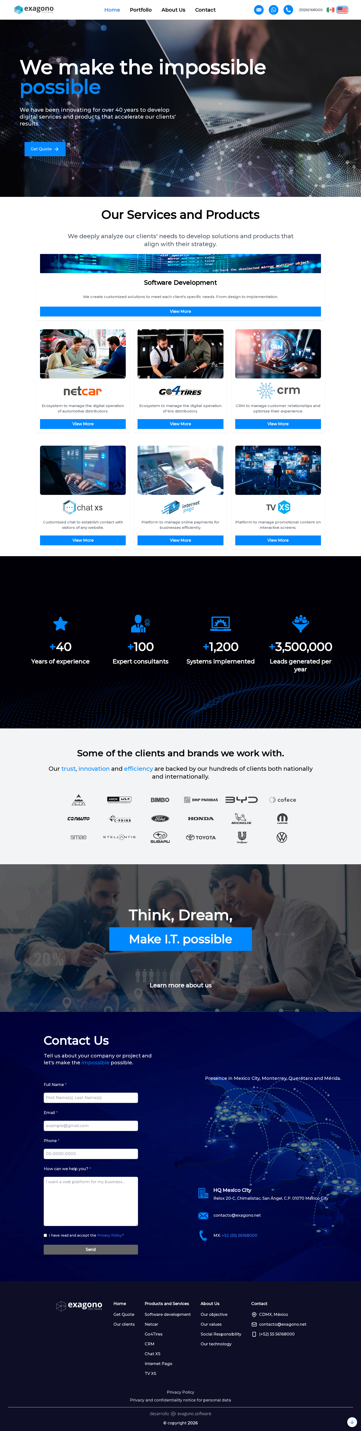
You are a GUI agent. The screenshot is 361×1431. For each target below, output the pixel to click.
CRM (149, 1344)
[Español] (330, 9)
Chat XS (152, 1354)
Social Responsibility (221, 1334)
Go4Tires (154, 1334)
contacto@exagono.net (237, 1215)
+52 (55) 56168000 (239, 1235)
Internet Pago (158, 1363)
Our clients (124, 1324)
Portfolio (141, 10)
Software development (168, 1314)
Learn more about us (181, 985)
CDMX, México (273, 1314)
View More (180, 311)
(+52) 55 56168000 (277, 1334)
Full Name (55, 1084)
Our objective (214, 1314)
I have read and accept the (86, 1235)
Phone (51, 1140)
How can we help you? (67, 1168)
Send (91, 1249)
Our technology (216, 1344)
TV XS (150, 1373)
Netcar (151, 1324)
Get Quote (123, 1314)
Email (51, 1112)
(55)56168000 (311, 10)
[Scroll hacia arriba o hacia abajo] (352, 1422)
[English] (342, 10)
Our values (211, 1324)
